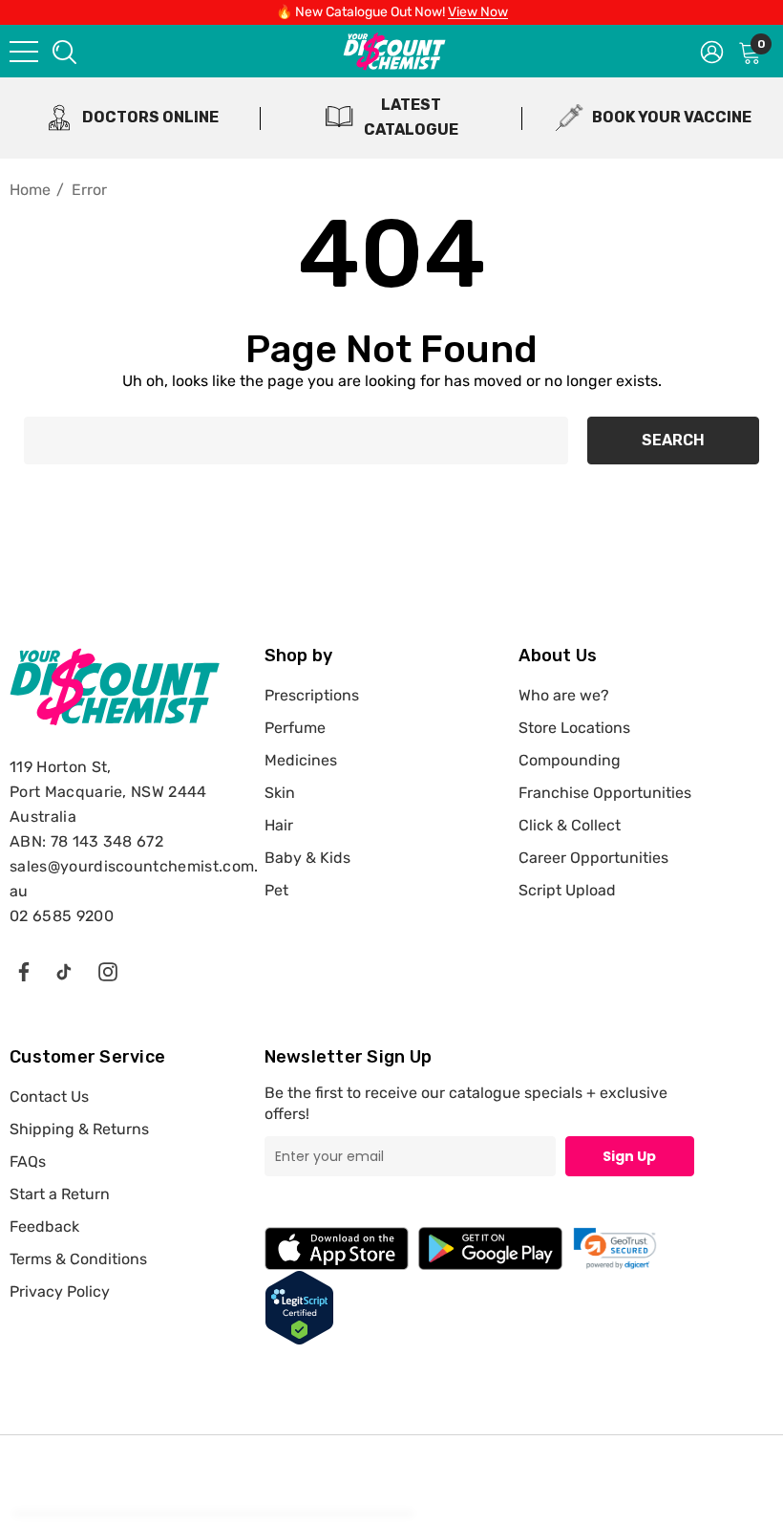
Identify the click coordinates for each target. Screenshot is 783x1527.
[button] (615, 1248)
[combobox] (63, 51)
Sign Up (629, 1156)
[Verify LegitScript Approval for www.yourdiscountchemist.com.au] (299, 1307)
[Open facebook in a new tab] (23, 970)
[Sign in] (712, 50)
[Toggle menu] (24, 51)
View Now (478, 12)
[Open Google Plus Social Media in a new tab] (64, 970)
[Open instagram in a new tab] (107, 970)
